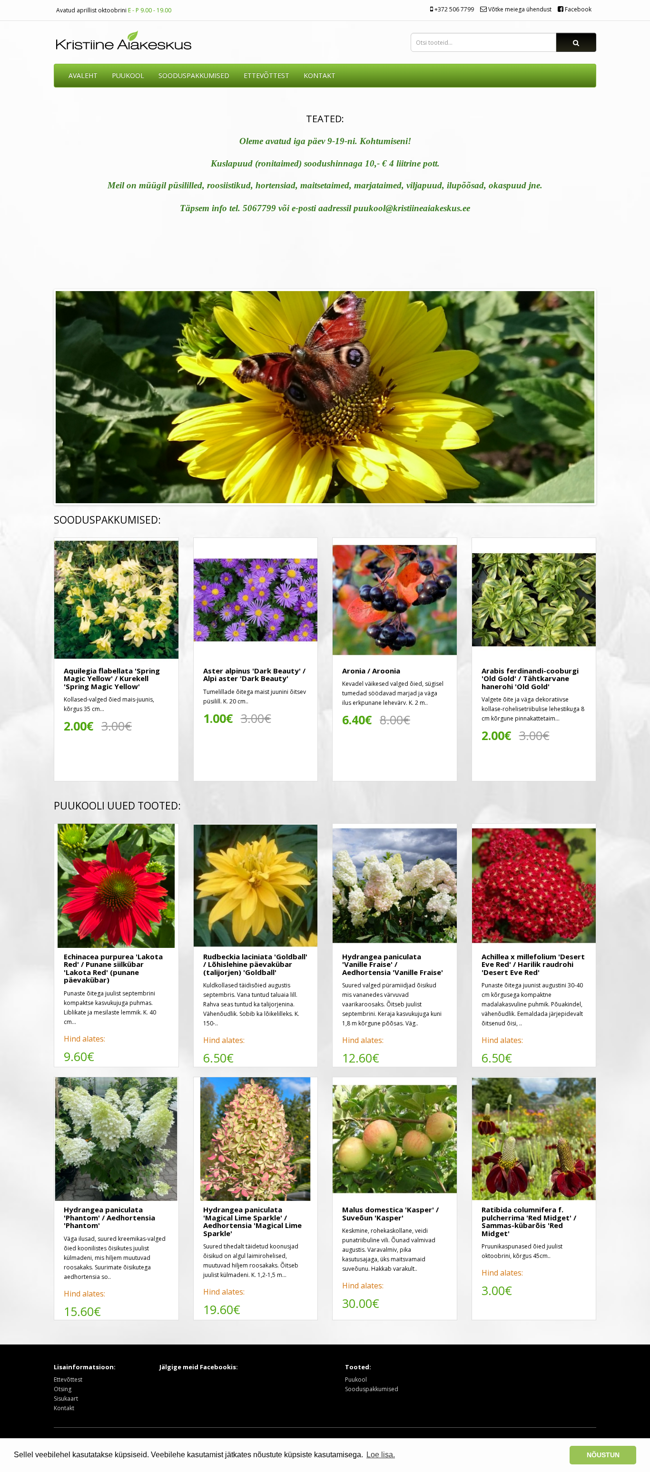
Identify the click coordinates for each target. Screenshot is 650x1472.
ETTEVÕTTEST (266, 75)
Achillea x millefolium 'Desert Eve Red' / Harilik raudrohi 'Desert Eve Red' (533, 964)
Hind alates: (84, 1038)
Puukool (128, 75)
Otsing (62, 1389)
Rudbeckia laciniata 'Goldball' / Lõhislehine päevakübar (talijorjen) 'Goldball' (255, 964)
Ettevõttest (68, 1379)
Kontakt (64, 1408)
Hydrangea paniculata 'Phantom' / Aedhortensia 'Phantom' (109, 1217)
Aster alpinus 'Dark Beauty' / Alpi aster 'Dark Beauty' (254, 674)
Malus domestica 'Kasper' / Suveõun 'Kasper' (390, 1213)
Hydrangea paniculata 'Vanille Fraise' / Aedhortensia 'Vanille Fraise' (392, 964)
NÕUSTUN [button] (603, 1455)
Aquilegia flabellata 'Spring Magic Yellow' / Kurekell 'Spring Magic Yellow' (112, 678)
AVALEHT (83, 75)
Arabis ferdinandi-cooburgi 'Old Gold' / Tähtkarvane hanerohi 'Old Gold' (530, 678)
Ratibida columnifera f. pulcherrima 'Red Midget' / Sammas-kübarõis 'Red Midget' (529, 1221)
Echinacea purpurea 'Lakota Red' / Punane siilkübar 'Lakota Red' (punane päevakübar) (113, 968)
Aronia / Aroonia (371, 670)
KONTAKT (319, 75)
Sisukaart (66, 1398)
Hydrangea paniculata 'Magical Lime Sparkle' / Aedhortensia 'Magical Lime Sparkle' (252, 1221)
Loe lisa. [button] (380, 1455)
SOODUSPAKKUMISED (193, 75)
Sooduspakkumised (371, 1389)
